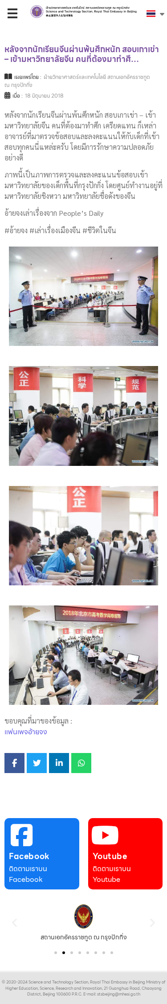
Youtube (110, 856)
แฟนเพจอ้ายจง (25, 731)
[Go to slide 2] (63, 952)
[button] (14, 922)
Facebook (29, 856)
